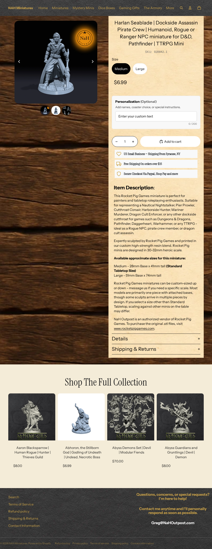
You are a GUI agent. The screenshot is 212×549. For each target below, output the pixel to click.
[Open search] (181, 7)
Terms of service (99, 543)
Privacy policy (80, 543)
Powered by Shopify (39, 543)
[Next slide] (93, 62)
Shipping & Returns (134, 349)
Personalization (136, 101)
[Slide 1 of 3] (45, 110)
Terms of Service (21, 504)
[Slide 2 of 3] (55, 110)
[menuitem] (170, 7)
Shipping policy (119, 543)
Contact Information (24, 526)
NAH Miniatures (18, 543)
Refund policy (18, 511)
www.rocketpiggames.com (134, 328)
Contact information (142, 543)
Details (120, 339)
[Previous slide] (17, 62)
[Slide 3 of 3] (66, 110)
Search (13, 497)
